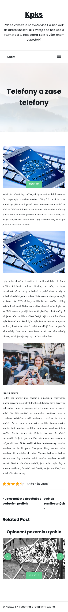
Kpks (34, 14)
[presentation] (7, 556)
